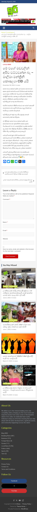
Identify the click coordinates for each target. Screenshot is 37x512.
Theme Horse (21, 506)
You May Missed (10, 265)
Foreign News (5, 441)
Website (5, 239)
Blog (2, 433)
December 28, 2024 (9, 85)
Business (4, 438)
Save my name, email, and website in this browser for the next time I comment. (18, 250)
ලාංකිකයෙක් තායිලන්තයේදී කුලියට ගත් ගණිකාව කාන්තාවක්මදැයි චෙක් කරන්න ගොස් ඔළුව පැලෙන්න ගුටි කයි (18, 293)
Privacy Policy (5, 464)
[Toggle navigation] (3, 28)
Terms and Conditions (8, 469)
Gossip (5, 286)
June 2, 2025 (7, 298)
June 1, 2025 (7, 329)
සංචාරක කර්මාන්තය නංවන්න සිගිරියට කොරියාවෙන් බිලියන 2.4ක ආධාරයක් (16, 173)
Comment (6, 199)
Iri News (17, 504)
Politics (3, 448)
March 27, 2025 (7, 361)
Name (5, 222)
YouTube (14, 491)
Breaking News (6, 436)
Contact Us (4, 467)
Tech (2, 453)
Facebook (14, 481)
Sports (3, 451)
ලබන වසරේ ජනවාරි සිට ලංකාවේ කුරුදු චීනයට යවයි (17, 181)
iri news (18, 85)
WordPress (24, 509)
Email (5, 230)
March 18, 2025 (7, 395)
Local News (7, 64)
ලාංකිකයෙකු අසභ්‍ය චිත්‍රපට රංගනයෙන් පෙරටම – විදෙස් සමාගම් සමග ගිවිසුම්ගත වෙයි (18, 390)
